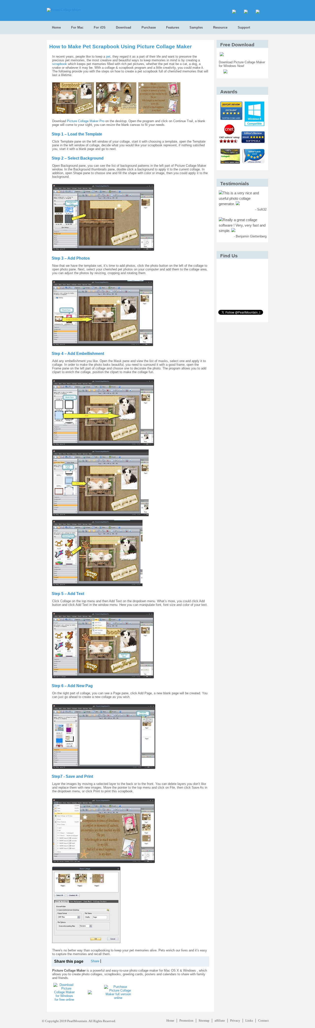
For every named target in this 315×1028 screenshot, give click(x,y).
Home (56, 27)
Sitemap (204, 1020)
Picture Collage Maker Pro (85, 121)
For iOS (100, 27)
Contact (263, 1020)
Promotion (186, 1020)
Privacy (235, 1020)
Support (244, 27)
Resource (220, 27)
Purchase (149, 27)
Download (123, 27)
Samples (196, 27)
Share (95, 961)
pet (108, 56)
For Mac (77, 27)
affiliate (220, 1020)
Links (249, 1020)
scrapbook (59, 64)
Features (172, 27)
